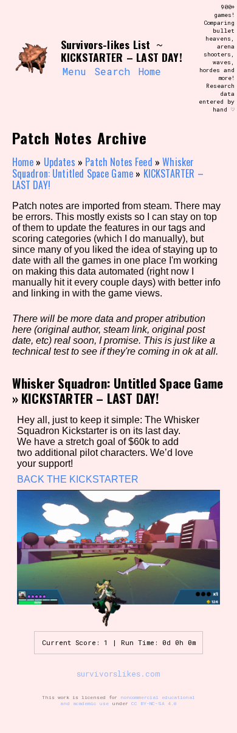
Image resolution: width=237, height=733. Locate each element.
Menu (74, 71)
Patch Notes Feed (119, 162)
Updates (59, 162)
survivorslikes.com (118, 673)
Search (112, 71)
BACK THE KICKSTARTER (78, 479)
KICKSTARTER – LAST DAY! (90, 398)
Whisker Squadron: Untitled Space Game (103, 168)
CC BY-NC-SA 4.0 (154, 703)
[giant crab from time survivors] (31, 58)
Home (150, 71)
